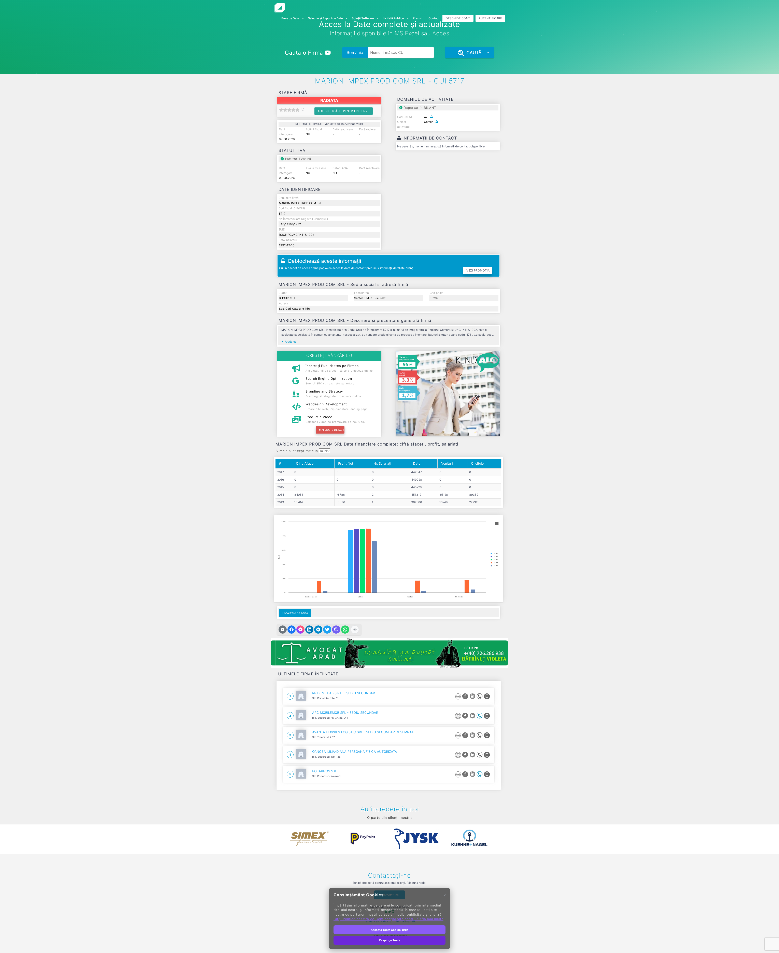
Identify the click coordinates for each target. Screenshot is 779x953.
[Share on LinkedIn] (309, 629)
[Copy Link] (355, 629)
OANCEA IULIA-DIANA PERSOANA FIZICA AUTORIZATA (354, 752)
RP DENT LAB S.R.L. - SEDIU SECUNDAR (343, 693)
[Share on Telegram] (318, 629)
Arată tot (290, 341)
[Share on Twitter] (327, 629)
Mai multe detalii (331, 429)
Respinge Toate (389, 940)
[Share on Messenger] (300, 629)
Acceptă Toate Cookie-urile (389, 929)
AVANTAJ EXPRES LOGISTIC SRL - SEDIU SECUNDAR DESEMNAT (363, 732)
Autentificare (490, 18)
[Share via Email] (283, 629)
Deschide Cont (458, 18)
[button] (280, 839)
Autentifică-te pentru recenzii (343, 111)
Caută (472, 52)
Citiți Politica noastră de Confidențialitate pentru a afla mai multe (388, 919)
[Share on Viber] (336, 629)
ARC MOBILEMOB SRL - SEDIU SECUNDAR (345, 713)
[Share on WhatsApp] (345, 629)
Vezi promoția (478, 270)
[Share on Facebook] (291, 629)
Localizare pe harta (295, 613)
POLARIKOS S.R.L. (325, 771)
